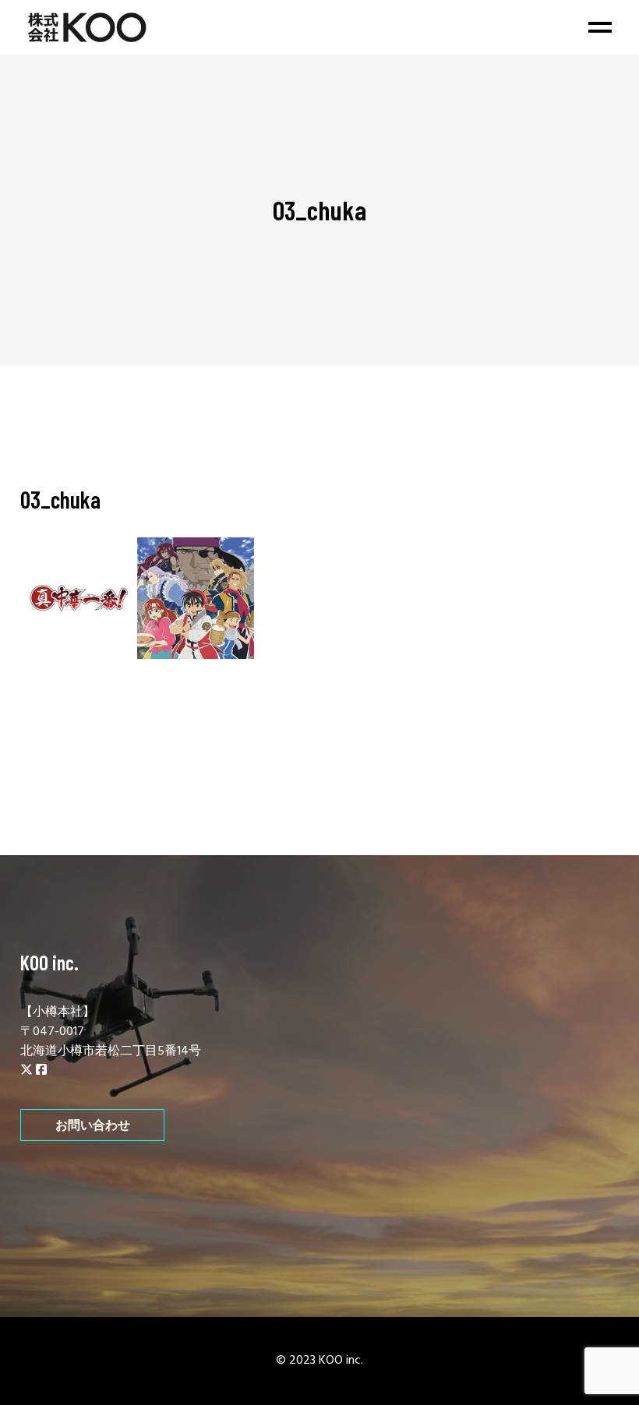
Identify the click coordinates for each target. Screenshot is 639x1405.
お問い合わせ (92, 1125)
